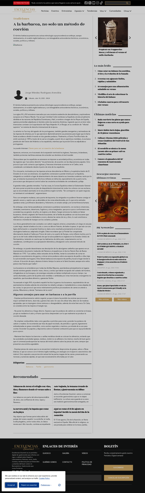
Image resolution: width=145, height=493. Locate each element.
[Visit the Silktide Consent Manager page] (59, 485)
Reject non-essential (29, 485)
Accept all (11, 485)
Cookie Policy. (44, 478)
